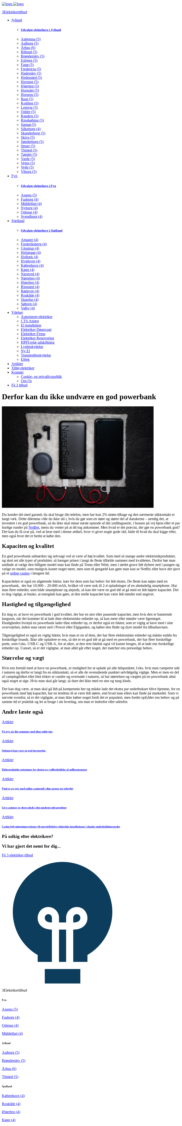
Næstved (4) (30, 274)
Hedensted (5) (31, 78)
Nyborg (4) (29, 208)
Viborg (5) (28, 172)
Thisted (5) (29, 150)
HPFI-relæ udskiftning (38, 342)
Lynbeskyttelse (32, 347)
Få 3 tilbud (19, 385)
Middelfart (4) (31, 204)
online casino (20, 573)
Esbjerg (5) (29, 60)
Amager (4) (29, 240)
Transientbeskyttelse (36, 355)
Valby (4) (28, 308)
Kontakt (17, 372)
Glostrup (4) (30, 248)
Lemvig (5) (29, 107)
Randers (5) (29, 116)
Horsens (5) (29, 95)
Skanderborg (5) (33, 133)
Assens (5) (29, 195)
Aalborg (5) (29, 43)
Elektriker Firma (33, 334)
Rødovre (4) (30, 291)
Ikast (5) (27, 99)
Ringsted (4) (30, 287)
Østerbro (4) (30, 282)
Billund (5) (29, 52)
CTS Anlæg (30, 321)
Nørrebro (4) (30, 278)
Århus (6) (28, 48)
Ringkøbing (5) (32, 120)
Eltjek (25, 359)
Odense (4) (29, 212)
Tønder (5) (29, 154)
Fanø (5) (27, 65)
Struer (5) (28, 146)
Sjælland (17, 221)
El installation (31, 325)
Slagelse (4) (29, 300)
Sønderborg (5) (32, 142)
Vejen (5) (28, 163)
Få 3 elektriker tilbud (17, 855)
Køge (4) (27, 270)
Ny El (25, 351)
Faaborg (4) (29, 199)
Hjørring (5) (30, 86)
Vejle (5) (27, 167)
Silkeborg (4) (31, 129)
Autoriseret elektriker (36, 317)
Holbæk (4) (29, 257)
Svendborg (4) (31, 216)
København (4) (32, 265)
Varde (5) (28, 159)
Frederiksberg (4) (34, 244)
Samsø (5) (28, 125)
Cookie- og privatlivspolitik (41, 377)
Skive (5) (28, 137)
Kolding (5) (29, 103)
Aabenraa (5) (31, 39)
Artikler (17, 364)
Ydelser (17, 312)
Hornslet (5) (30, 90)
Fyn (14, 176)
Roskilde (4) (30, 295)
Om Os (26, 381)
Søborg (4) (29, 304)
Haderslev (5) (31, 73)
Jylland (16, 20)
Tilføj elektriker (22, 368)
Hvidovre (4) (30, 261)
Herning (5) (29, 82)
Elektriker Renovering (37, 338)
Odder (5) (28, 112)
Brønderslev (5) (32, 56)
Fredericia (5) (31, 69)
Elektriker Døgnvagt (36, 330)
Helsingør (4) (31, 253)
